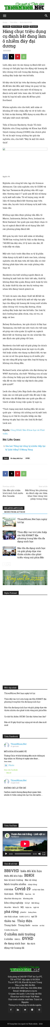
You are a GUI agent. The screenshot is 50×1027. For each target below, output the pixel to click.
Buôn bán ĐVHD (26, 22)
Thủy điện (24, 920)
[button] (4, 15)
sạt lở (34, 916)
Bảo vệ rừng (31, 880)
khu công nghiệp (13, 902)
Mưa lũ (16, 907)
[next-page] (8, 564)
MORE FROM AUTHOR (14, 512)
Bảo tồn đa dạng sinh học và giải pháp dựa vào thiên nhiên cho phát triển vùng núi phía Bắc (31, 553)
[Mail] (25, 1010)
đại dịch (31, 943)
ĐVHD (28, 458)
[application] (25, 844)
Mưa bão (7, 907)
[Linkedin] (18, 1010)
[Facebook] (5, 56)
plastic (23, 912)
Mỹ (22, 907)
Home (5, 22)
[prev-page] (4, 564)
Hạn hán (28, 894)
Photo (11, 765)
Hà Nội (19, 893)
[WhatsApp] (23, 56)
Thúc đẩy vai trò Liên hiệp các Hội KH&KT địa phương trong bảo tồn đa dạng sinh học (32, 537)
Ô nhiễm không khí (11, 930)
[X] (11, 56)
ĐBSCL (17, 939)
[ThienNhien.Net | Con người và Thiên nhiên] (25, 6)
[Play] (6, 853)
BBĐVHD (11, 870)
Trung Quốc (24, 925)
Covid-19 (23, 888)
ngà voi (36, 907)
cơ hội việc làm (38, 889)
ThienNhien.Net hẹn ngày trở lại (19, 693)
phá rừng (11, 911)
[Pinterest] (17, 56)
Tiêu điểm (13, 22)
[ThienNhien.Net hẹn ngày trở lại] (9, 522)
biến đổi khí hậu (31, 871)
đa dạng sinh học (17, 458)
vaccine (35, 925)
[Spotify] (32, 1010)
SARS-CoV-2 (24, 917)
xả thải (42, 925)
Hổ (34, 894)
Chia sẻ (8, 773)
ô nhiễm (8, 939)
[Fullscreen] (44, 853)
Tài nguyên (33, 26)
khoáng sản (28, 898)
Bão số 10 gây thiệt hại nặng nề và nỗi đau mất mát (25, 723)
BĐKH (29, 875)
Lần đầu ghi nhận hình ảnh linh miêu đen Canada (13, 493)
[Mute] (39, 853)
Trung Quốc (10, 925)
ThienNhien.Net (19, 744)
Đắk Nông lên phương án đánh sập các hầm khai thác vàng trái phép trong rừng (36, 494)
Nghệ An (28, 907)
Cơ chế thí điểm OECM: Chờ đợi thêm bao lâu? (25, 716)
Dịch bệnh (8, 894)
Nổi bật (26, 26)
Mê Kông (35, 903)
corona (8, 889)
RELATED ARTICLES (13, 508)
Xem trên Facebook (11, 770)
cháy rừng (32, 884)
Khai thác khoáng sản (12, 898)
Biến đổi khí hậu (13, 875)
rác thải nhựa (11, 916)
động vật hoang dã (14, 947)
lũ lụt (27, 903)
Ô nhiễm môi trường (19, 934)
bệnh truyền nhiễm (15, 884)
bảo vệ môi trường (13, 880)
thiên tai (9, 921)
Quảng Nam (32, 912)
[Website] (39, 1010)
